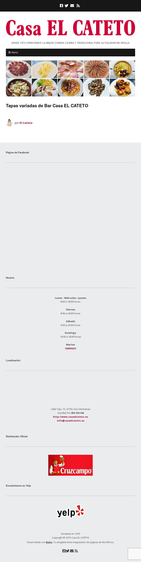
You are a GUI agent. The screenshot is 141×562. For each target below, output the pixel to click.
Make (49, 542)
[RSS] (78, 5)
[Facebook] (62, 5)
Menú (15, 52)
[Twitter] (66, 5)
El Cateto (26, 123)
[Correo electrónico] (72, 5)
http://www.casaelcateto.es (70, 416)
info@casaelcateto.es (70, 420)
